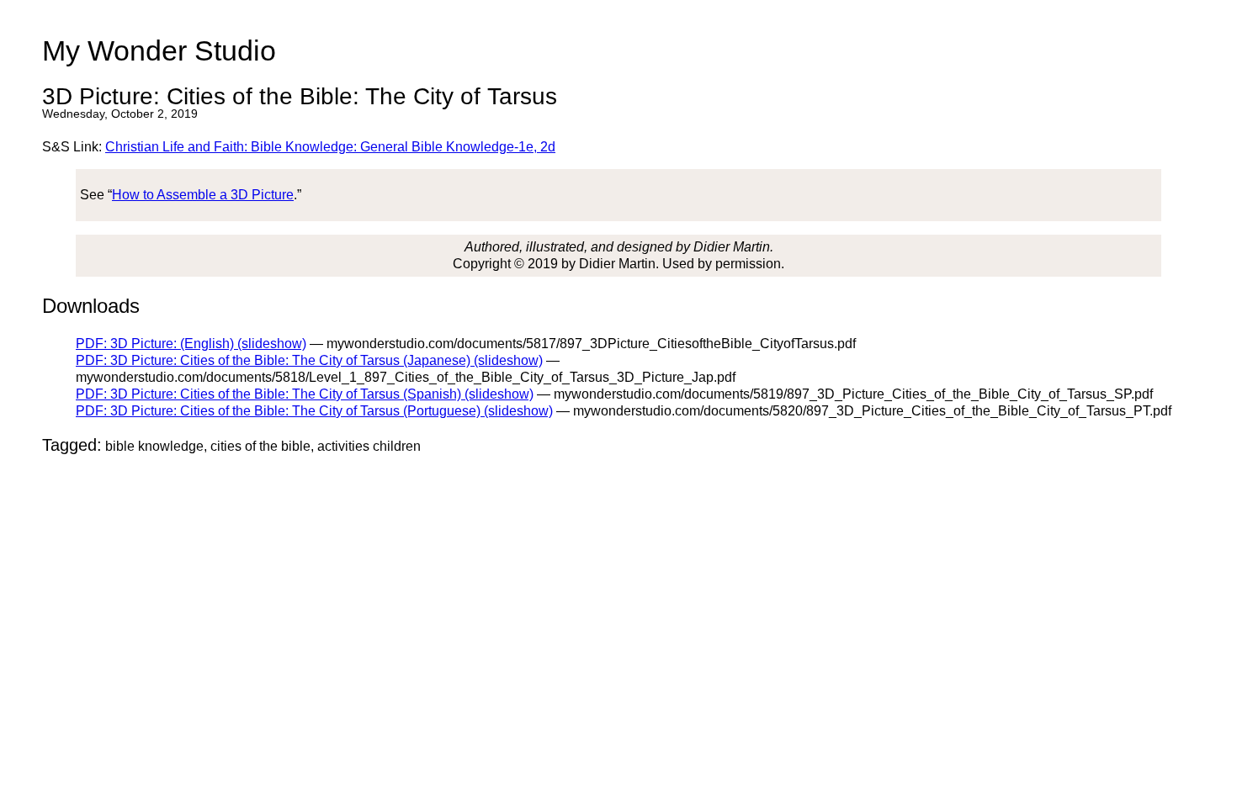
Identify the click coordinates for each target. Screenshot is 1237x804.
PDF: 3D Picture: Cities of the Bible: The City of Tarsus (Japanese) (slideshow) (309, 360)
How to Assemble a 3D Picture (203, 195)
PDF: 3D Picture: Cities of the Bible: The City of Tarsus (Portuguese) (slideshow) (314, 411)
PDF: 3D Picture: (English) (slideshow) (191, 343)
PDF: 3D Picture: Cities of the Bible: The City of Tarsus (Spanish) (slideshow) (305, 394)
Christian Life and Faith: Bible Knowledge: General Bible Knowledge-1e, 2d (330, 147)
